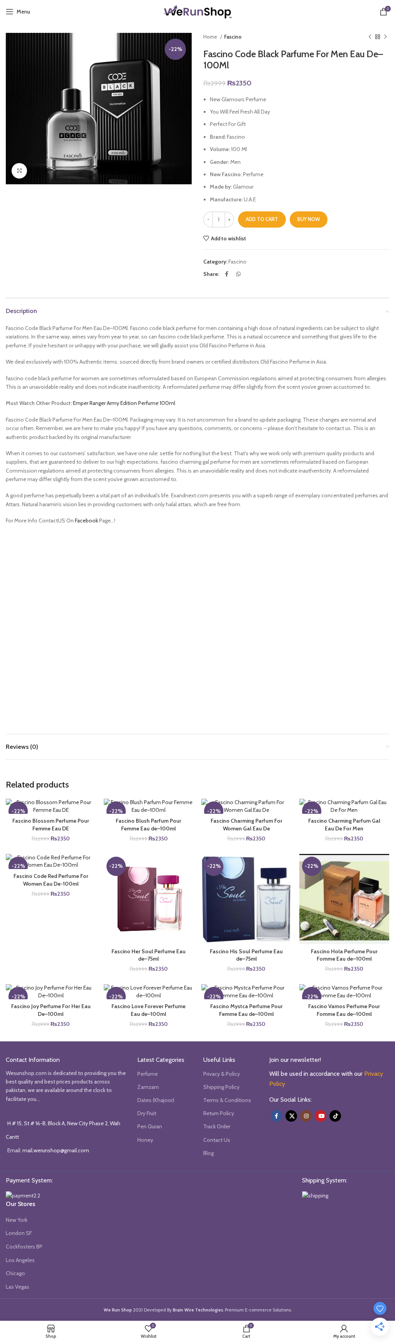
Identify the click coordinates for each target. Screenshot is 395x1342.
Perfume (147, 1073)
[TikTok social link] (335, 1116)
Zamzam (148, 1086)
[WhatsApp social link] (238, 274)
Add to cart (262, 219)
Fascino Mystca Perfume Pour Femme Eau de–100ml (246, 1010)
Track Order (216, 1126)
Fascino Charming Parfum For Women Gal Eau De (246, 824)
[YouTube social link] (320, 1116)
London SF (19, 1233)
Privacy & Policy (221, 1073)
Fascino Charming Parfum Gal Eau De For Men (344, 824)
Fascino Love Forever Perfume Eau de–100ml (148, 1010)
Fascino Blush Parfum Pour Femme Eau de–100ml (148, 824)
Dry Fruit (146, 1113)
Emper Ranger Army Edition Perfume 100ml (124, 403)
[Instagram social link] (306, 1116)
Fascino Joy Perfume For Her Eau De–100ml (51, 1010)
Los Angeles (20, 1260)
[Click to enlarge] (19, 171)
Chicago (15, 1273)
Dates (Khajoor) (155, 1100)
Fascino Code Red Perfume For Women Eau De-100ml (51, 880)
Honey (145, 1139)
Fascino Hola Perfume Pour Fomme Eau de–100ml (344, 955)
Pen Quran (149, 1126)
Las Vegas (17, 1286)
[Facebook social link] (226, 274)
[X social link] (291, 1116)
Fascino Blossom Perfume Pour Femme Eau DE (50, 824)
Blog (208, 1153)
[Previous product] (370, 37)
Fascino (232, 37)
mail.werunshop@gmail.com (55, 1150)
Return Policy (218, 1113)
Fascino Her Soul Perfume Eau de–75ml (148, 955)
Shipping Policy (221, 1086)
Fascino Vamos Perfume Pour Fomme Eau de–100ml (344, 1010)
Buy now (308, 219)
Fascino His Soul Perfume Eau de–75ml (246, 955)
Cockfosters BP (24, 1246)
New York (16, 1219)
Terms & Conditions (227, 1100)
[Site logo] (197, 10)
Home (210, 37)
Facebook (86, 520)
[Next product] (385, 37)
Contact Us (216, 1139)
